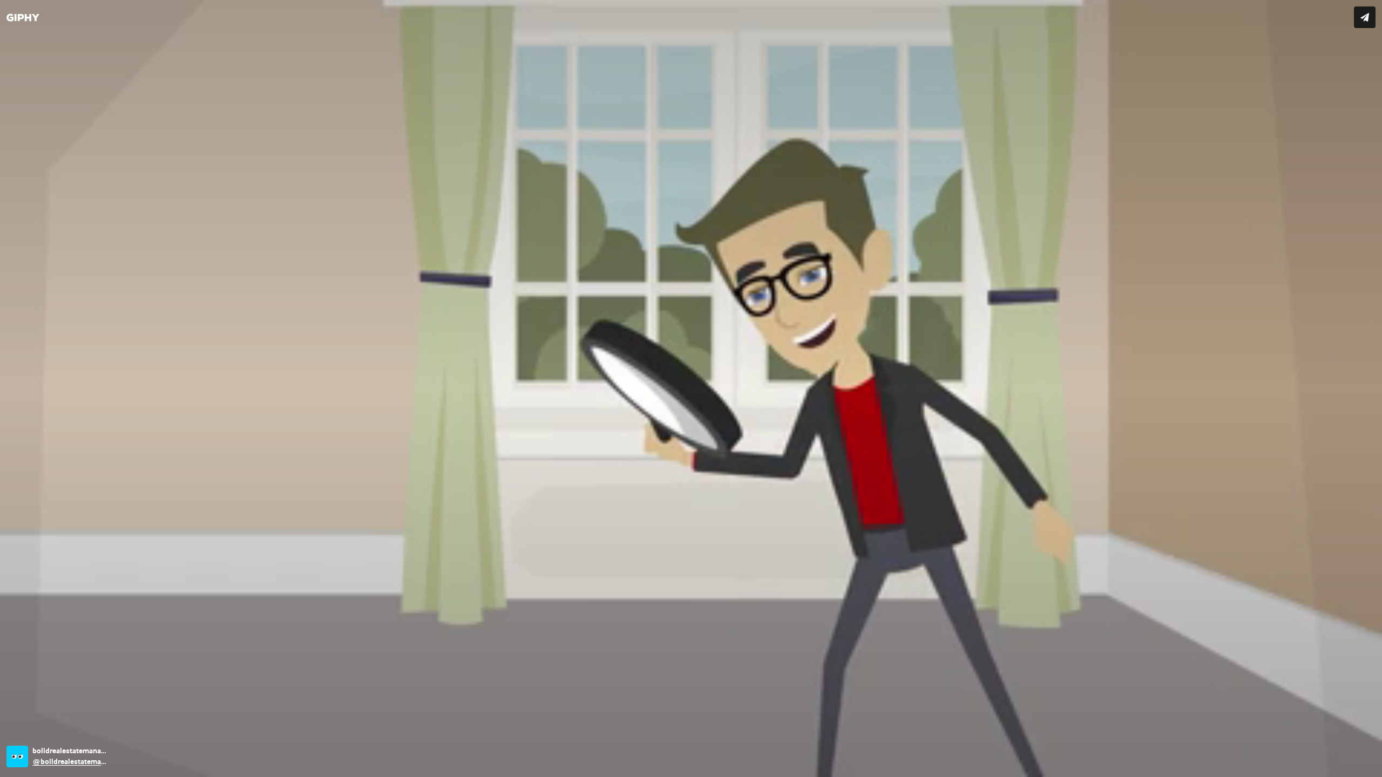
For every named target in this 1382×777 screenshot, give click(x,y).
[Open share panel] (1365, 17)
